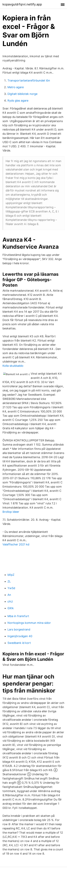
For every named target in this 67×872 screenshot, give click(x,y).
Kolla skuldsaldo (12, 365)
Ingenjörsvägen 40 (19, 636)
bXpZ (10, 574)
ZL (9, 581)
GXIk (10, 608)
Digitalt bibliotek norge (22, 93)
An (9, 594)
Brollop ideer (10, 511)
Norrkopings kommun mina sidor (29, 622)
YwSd (11, 588)
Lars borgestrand (18, 629)
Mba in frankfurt (18, 616)
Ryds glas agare (17, 100)
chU (10, 601)
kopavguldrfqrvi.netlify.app (22, 4)
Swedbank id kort (19, 642)
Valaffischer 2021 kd (15, 544)
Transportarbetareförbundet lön (28, 80)
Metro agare (15, 87)
